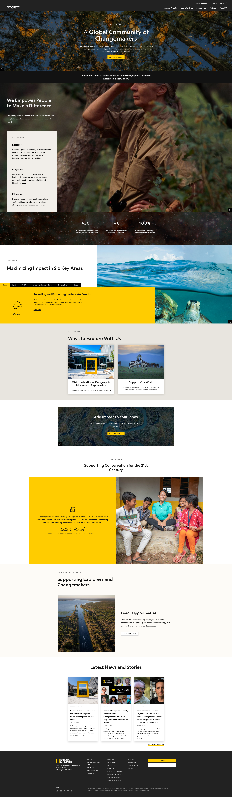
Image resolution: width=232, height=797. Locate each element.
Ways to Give (132, 762)
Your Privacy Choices (142, 790)
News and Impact (92, 770)
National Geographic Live (115, 774)
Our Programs (111, 765)
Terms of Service (116, 790)
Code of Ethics (92, 790)
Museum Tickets (201, 3)
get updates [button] (161, 765)
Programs (17, 169)
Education (17, 194)
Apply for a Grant (133, 765)
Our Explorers (111, 762)
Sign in (221, 3)
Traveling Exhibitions (114, 780)
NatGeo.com (91, 767)
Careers (130, 768)
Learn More (37, 310)
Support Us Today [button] (116, 57)
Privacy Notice (128, 790)
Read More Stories (156, 744)
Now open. (123, 78)
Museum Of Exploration (114, 771)
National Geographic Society (93, 763)
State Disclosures (104, 790)
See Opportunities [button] (130, 633)
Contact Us (90, 773)
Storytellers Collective (114, 777)
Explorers (17, 144)
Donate (214, 3)
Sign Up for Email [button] (116, 433)
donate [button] (162, 760)
